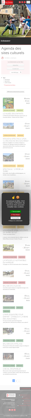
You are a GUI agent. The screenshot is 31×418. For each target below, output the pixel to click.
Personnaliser (15, 218)
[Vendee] (7, 3)
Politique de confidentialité (15, 220)
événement (5, 41)
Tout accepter (16, 211)
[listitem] (19, 2)
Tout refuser (16, 214)
